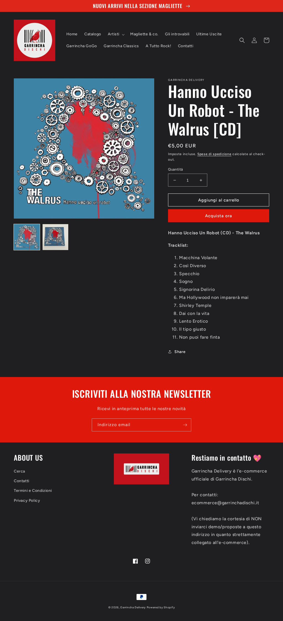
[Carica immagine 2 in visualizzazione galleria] (56, 237)
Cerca (19, 471)
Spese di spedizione (214, 154)
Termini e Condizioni (33, 490)
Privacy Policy (27, 500)
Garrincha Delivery (133, 607)
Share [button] (179, 351)
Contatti (21, 481)
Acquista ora (218, 215)
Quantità (175, 169)
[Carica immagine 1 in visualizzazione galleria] (27, 237)
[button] (115, 34)
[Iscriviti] (185, 424)
